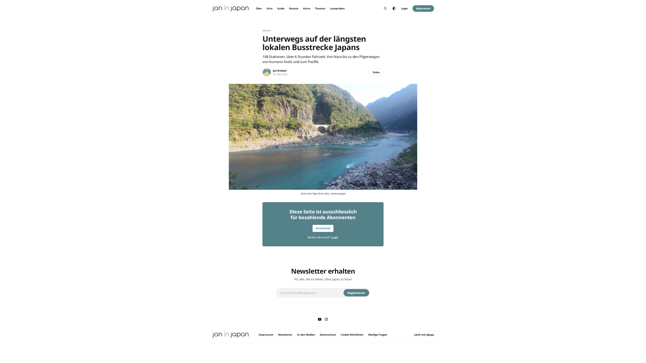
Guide (280, 8)
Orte (270, 8)
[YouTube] (319, 319)
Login (404, 8)
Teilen (376, 72)
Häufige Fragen (377, 334)
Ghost (430, 334)
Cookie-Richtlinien (352, 334)
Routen (293, 8)
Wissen (266, 30)
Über (259, 8)
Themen (320, 8)
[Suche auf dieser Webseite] (385, 8)
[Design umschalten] (394, 8)
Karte (306, 8)
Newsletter (285, 334)
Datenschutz (328, 334)
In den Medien (306, 334)
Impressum (266, 334)
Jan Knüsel (279, 70)
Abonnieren (423, 8)
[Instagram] (326, 319)
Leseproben (337, 8)
